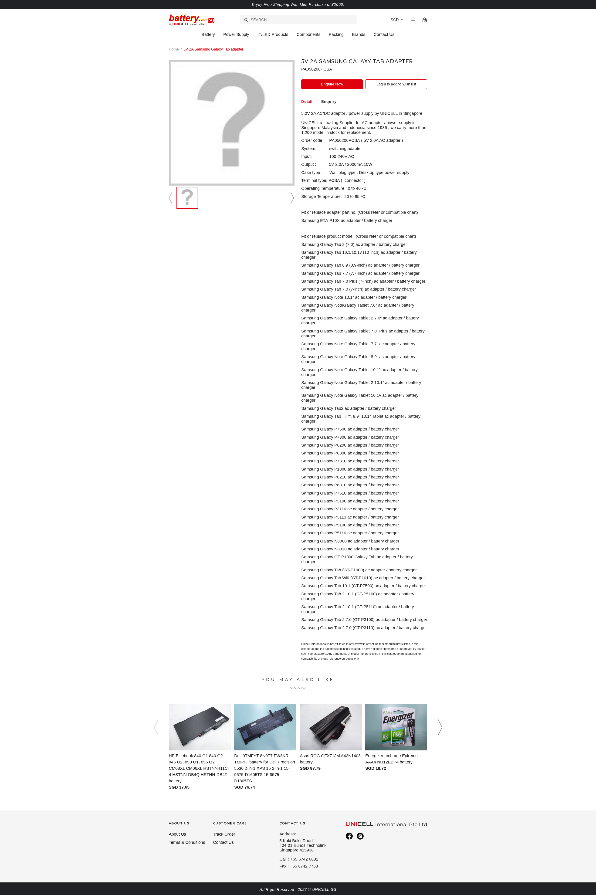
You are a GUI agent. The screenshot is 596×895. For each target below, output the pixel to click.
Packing (336, 34)
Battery (208, 34)
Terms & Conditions (187, 842)
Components (308, 34)
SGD (395, 20)
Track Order (224, 834)
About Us (177, 834)
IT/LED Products (272, 34)
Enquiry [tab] (329, 102)
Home (174, 49)
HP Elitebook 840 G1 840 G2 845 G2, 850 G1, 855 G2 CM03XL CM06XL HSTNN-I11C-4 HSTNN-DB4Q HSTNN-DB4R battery (199, 768)
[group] (187, 198)
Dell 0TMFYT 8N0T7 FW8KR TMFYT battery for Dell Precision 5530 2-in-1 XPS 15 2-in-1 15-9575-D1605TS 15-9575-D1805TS (264, 768)
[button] (171, 198)
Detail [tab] (306, 102)
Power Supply (236, 34)
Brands (358, 34)
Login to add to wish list (396, 84)
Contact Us (384, 34)
